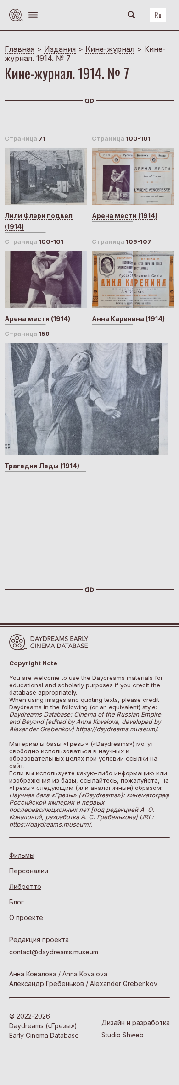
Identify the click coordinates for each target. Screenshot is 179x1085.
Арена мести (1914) (124, 215)
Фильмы (21, 855)
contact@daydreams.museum (53, 952)
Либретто (25, 886)
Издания (60, 49)
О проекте (26, 917)
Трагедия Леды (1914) (42, 466)
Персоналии (28, 871)
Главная (19, 49)
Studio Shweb (122, 1035)
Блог (16, 902)
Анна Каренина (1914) (128, 319)
